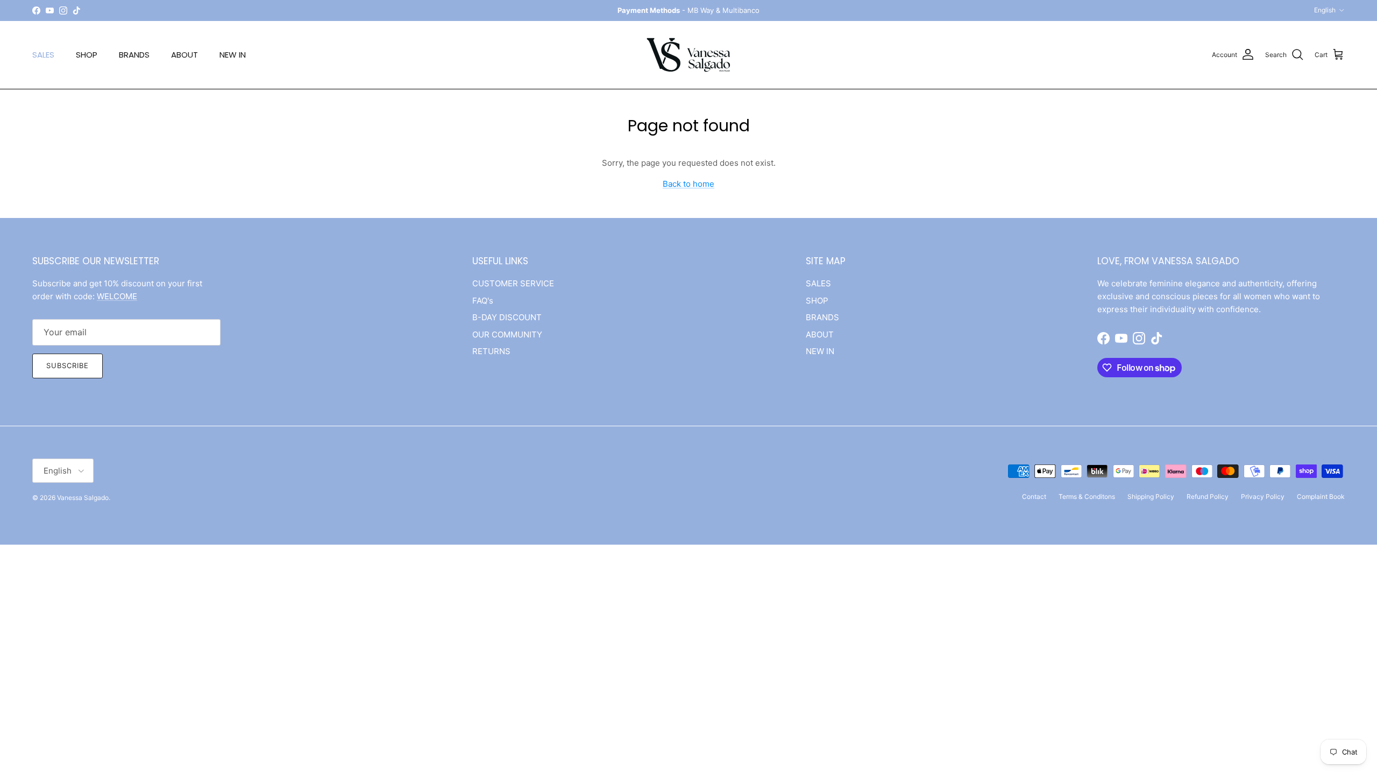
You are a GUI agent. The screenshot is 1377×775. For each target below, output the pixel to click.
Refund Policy (1208, 496)
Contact (1034, 496)
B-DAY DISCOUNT (507, 317)
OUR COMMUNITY (507, 334)
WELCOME (117, 296)
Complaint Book (1321, 496)
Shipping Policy (1150, 496)
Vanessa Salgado (83, 498)
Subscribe (67, 365)
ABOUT (184, 54)
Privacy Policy (1262, 496)
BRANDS (134, 54)
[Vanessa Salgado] (688, 55)
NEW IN (232, 54)
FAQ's (482, 300)
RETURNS (491, 351)
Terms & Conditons (1087, 496)
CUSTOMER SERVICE (513, 283)
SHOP (86, 54)
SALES (43, 54)
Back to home (688, 184)
